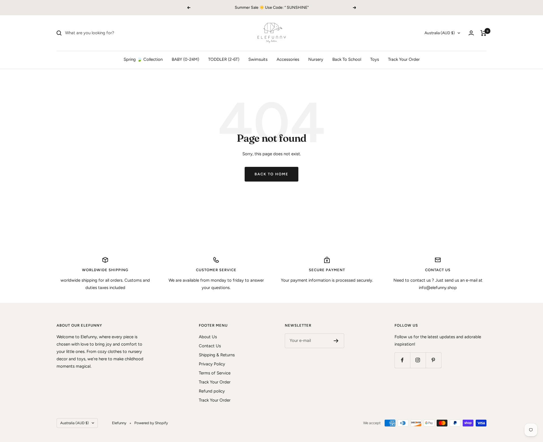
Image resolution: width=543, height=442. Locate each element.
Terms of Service (214, 373)
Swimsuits (258, 59)
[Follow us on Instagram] (418, 360)
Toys (374, 59)
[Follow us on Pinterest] (433, 360)
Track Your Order (404, 59)
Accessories (288, 59)
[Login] (471, 33)
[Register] (336, 341)
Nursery (315, 59)
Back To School (346, 59)
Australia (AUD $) (440, 33)
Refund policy (212, 391)
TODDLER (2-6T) (223, 59)
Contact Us (210, 345)
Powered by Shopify (151, 423)
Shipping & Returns (217, 354)
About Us (208, 336)
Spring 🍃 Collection (143, 59)
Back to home (271, 174)
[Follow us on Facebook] (402, 360)
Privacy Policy (212, 363)
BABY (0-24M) (185, 59)
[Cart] (483, 33)
